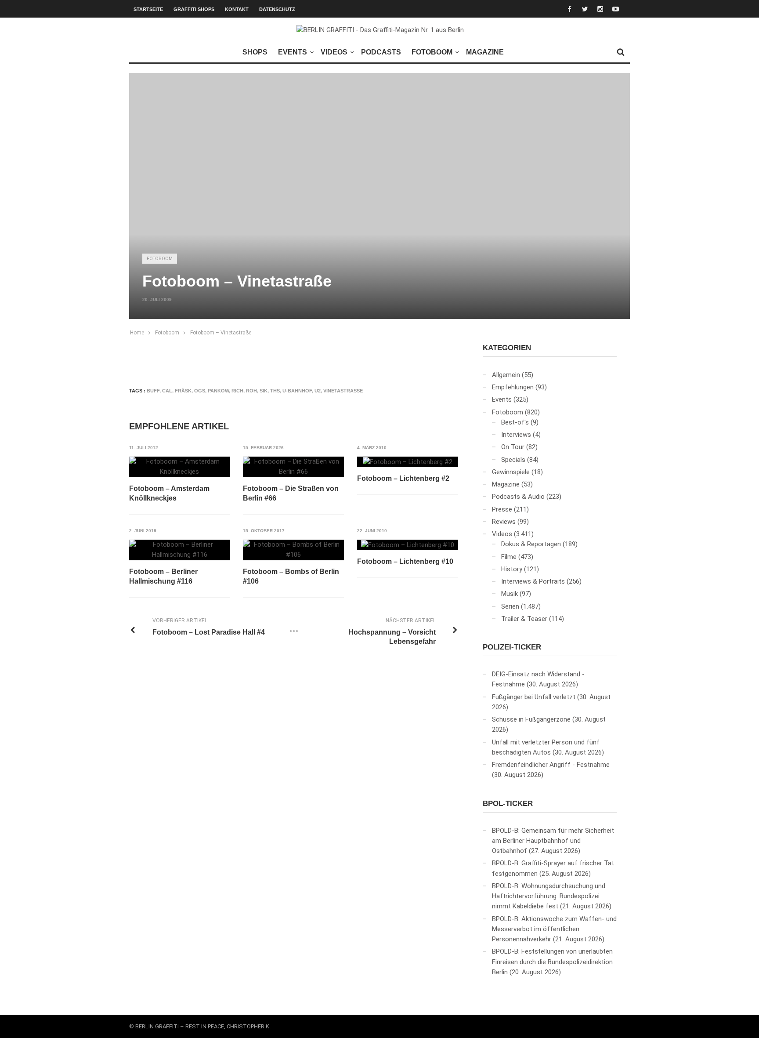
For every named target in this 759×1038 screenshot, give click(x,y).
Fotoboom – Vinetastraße (220, 333)
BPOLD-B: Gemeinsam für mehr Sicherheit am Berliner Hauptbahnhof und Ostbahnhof (553, 841)
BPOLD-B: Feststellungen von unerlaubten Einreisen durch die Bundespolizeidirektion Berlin (552, 961)
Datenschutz (277, 9)
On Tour (512, 447)
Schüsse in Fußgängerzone (531, 719)
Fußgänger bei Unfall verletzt (533, 697)
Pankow (218, 390)
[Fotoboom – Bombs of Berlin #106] (293, 550)
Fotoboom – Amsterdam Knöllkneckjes (169, 493)
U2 (317, 390)
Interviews (516, 435)
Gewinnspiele (511, 472)
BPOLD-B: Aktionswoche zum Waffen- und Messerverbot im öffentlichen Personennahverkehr (554, 929)
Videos (334, 52)
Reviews (504, 522)
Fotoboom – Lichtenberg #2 (403, 478)
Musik (509, 594)
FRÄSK (183, 390)
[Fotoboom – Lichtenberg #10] (407, 545)
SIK (263, 390)
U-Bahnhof (297, 390)
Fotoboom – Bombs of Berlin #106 (291, 576)
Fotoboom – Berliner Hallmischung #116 (163, 576)
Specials (513, 460)
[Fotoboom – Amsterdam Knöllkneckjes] (179, 467)
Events (292, 52)
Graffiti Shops (193, 9)
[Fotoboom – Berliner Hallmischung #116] (179, 550)
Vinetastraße (343, 390)
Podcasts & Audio (518, 497)
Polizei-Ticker (512, 647)
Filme (509, 557)
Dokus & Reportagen (531, 544)
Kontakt (237, 9)
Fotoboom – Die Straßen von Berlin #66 (291, 493)
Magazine (485, 52)
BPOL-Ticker (508, 803)
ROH (251, 390)
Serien (510, 606)
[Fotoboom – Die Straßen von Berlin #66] (293, 467)
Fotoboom (432, 52)
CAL (167, 390)
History (511, 569)
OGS (199, 390)
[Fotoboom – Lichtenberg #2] (407, 462)
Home (137, 333)
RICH (237, 390)
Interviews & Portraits (533, 581)
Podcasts (381, 52)
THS (275, 390)
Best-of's (515, 422)
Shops (254, 52)
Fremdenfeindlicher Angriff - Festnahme (551, 765)
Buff (153, 390)
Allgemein (506, 375)
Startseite (148, 9)
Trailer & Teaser (524, 619)
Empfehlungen (513, 387)
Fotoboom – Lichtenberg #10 (405, 561)
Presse (502, 509)
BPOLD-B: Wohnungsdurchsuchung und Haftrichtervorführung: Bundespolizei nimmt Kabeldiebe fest (548, 896)
